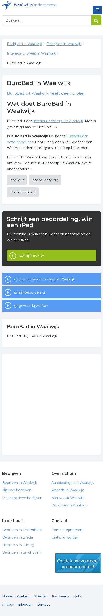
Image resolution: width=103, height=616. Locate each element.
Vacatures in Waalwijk (69, 505)
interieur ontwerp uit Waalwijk (58, 121)
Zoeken (23, 596)
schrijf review (31, 255)
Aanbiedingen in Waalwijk (73, 483)
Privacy (8, 604)
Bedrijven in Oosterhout (22, 530)
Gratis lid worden (65, 537)
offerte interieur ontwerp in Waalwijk (44, 279)
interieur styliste (45, 180)
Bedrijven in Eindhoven (21, 552)
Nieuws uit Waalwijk (68, 498)
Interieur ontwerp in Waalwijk (31, 53)
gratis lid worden (78, 563)
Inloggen (25, 604)
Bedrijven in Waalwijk (37, 5)
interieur (17, 180)
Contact (43, 604)
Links (78, 596)
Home (7, 596)
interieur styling (23, 192)
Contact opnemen (67, 530)
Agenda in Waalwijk (68, 490)
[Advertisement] (51, 404)
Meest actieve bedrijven (22, 498)
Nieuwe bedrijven (16, 490)
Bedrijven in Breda (17, 537)
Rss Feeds (60, 596)
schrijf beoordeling (29, 292)
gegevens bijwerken (31, 305)
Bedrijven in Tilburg (18, 545)
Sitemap (40, 596)
